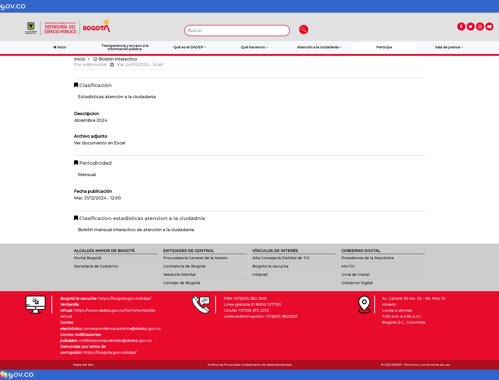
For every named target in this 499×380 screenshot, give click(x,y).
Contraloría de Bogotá (184, 266)
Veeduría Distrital (179, 274)
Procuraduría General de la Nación (195, 258)
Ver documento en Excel (99, 143)
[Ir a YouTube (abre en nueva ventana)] (489, 26)
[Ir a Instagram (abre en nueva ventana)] (480, 26)
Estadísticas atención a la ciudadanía (117, 96)
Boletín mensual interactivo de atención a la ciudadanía (136, 229)
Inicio (79, 59)
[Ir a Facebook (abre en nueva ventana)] (461, 26)
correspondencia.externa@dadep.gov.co (122, 328)
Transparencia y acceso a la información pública (124, 47)
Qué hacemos (253, 47)
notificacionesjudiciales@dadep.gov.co (115, 340)
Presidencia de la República (368, 258)
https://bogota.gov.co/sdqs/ (124, 298)
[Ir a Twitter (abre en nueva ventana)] (470, 26)
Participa (384, 47)
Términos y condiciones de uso (427, 364)
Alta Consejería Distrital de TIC (281, 258)
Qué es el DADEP (188, 47)
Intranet (260, 274)
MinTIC (348, 266)
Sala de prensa (448, 47)
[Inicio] (67, 26)
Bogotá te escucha (270, 266)
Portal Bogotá (87, 258)
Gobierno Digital (357, 283)
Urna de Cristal (355, 274)
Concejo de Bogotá (181, 283)
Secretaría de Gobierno (96, 266)
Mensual (87, 174)
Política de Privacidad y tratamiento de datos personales (250, 364)
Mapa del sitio (83, 364)
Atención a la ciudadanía (318, 47)
